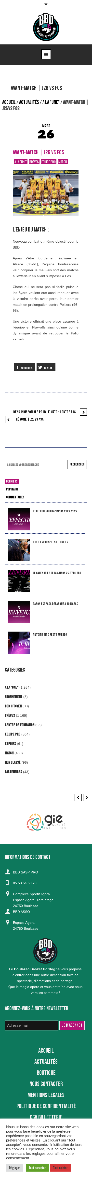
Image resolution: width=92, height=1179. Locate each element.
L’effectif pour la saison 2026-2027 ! (55, 511)
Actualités (29, 102)
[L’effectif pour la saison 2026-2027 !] (19, 519)
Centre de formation (19, 725)
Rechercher (77, 464)
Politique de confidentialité (46, 1106)
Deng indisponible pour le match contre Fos (44, 412)
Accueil (9, 102)
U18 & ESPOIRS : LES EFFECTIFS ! (51, 542)
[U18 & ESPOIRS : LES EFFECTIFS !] (19, 550)
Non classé (13, 762)
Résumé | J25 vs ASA (29, 419)
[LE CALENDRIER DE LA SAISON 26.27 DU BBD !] (19, 581)
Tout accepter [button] (37, 1167)
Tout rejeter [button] (60, 1167)
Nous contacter (46, 1084)
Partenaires (13, 772)
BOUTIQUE (46, 1073)
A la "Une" (51, 102)
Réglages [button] (14, 1167)
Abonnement (13, 697)
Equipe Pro (48, 161)
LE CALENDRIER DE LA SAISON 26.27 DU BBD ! (57, 573)
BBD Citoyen (13, 706)
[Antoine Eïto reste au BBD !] (19, 643)
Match (62, 161)
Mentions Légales (46, 1095)
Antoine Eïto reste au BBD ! (50, 635)
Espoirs (10, 743)
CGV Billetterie (46, 1117)
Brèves (34, 161)
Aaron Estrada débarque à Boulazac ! (56, 604)
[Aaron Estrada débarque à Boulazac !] (19, 612)
